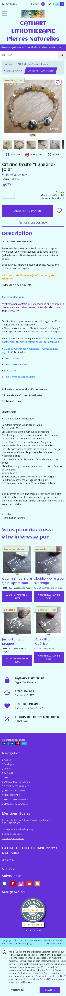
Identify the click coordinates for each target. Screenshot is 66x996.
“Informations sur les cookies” (50, 976)
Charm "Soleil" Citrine (15, 364)
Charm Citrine (11, 358)
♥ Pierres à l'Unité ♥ (14, 175)
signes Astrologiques (31, 341)
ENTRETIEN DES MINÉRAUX (16, 786)
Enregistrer (36, 154)
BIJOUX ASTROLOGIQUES (15, 803)
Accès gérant (55, 943)
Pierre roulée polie (13, 297)
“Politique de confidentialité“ (37, 979)
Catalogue (8, 764)
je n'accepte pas (16, 989)
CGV (5, 777)
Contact (35, 4)
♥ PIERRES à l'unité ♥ (13, 70)
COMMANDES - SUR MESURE (16, 781)
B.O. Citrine (10, 370)
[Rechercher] (62, 55)
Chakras (53, 341)
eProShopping (24, 943)
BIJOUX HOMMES (11, 795)
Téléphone (9, 869)
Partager (15, 154)
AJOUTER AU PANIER (27, 211)
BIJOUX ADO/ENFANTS (14, 790)
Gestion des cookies (11, 834)
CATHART (8, 773)
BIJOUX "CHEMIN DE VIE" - (15, 799)
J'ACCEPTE (50, 989)
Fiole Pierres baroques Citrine (20, 376)
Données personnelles (13, 838)
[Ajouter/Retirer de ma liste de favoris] (59, 210)
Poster (56, 154)
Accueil (8, 64)
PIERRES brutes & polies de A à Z (33, 64)
